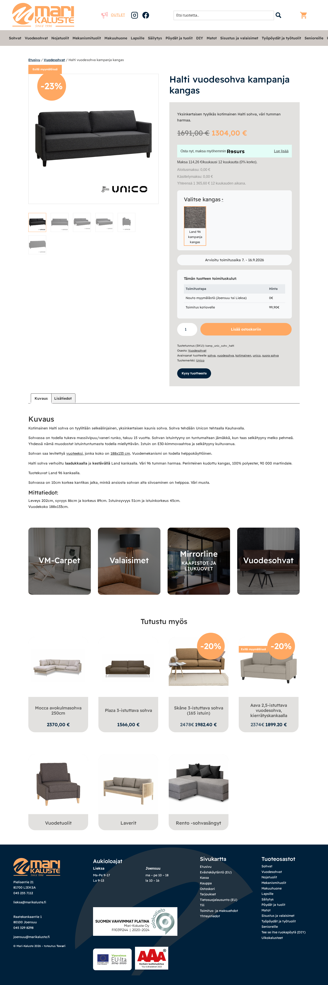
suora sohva (270, 355)
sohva (212, 355)
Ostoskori (207, 889)
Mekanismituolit (87, 38)
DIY (199, 38)
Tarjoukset (208, 894)
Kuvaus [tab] (41, 398)
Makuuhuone (115, 38)
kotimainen (243, 355)
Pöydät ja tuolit (179, 38)
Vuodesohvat (36, 38)
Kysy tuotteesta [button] (194, 373)
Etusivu (34, 60)
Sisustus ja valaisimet (239, 38)
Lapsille (137, 38)
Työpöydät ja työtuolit (281, 38)
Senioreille (314, 38)
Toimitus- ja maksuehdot (219, 911)
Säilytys (155, 38)
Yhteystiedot (210, 916)
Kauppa (206, 883)
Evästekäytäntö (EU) (216, 872)
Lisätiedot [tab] (63, 398)
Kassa (204, 878)
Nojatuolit (60, 38)
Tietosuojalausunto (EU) (218, 900)
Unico (200, 360)
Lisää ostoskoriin (246, 329)
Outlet (118, 15)
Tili (202, 905)
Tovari (60, 946)
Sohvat (15, 38)
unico (257, 355)
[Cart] (304, 15)
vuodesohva (225, 355)
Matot (212, 38)
